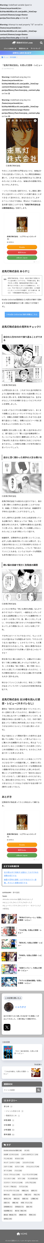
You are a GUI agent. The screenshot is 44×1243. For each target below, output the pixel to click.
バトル (18, 1170)
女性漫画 (9, 1120)
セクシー (19, 1166)
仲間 (25, 1190)
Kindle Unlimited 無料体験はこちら (22, 314)
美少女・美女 (20, 1211)
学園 (27, 1194)
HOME (23, 1233)
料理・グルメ (26, 1203)
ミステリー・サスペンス (29, 905)
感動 (15, 1203)
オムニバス (8, 902)
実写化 (6, 909)
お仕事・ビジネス (11, 1154)
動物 (7, 1194)
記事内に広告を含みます (22, 53)
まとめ (8, 1106)
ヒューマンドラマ (10, 905)
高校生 (8, 1219)
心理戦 (34, 1199)
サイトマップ (35, 48)
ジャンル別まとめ (10, 48)
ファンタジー (9, 1178)
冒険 (34, 1190)
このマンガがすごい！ (29, 1154)
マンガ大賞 (33, 1178)
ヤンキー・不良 (10, 1186)
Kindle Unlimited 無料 (12, 899)
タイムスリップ (32, 1166)
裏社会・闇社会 (10, 1215)
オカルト (27, 899)
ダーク (27, 902)
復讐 (25, 1199)
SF (26, 1150)
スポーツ (8, 1166)
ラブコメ (23, 1186)
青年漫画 (16, 892)
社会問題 (8, 1211)
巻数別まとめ (23, 48)
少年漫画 (9, 1129)
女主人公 (17, 1194)
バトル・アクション (12, 1174)
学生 (37, 1194)
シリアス (18, 902)
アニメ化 (8, 1158)
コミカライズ (28, 1162)
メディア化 (30, 1182)
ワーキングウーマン (11, 1190)
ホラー (21, 1178)
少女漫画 (9, 1125)
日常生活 (19, 1207)
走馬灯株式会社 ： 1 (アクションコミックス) (21, 237)
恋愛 (7, 1203)
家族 (17, 1199)
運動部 (22, 1215)
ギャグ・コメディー (12, 1162)
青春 (32, 1215)
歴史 (29, 1207)
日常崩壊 (8, 1207)
